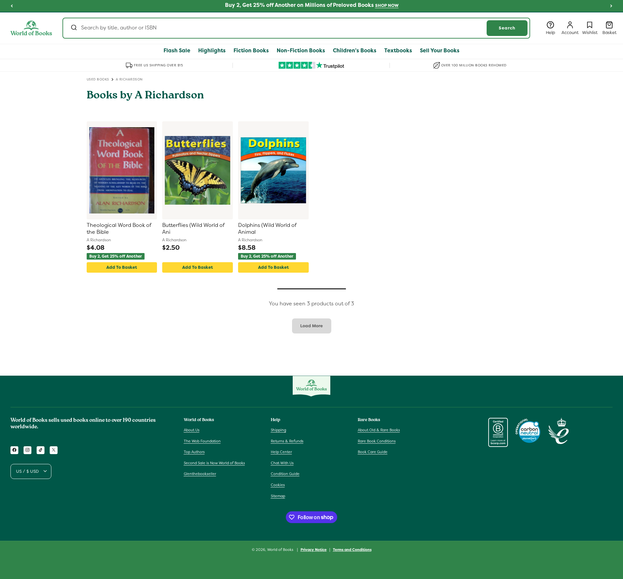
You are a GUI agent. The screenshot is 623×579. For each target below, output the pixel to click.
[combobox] (296, 28)
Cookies (278, 484)
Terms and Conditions (352, 549)
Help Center (281, 452)
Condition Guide (285, 474)
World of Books (280, 550)
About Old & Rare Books (379, 430)
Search (507, 28)
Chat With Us (282, 463)
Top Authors (194, 452)
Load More (311, 325)
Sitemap (278, 496)
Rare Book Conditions (377, 441)
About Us (191, 430)
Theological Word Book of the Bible (119, 228)
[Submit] (73, 28)
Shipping (278, 430)
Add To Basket (121, 267)
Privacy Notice (314, 549)
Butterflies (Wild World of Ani (193, 228)
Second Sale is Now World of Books (214, 463)
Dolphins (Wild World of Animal (267, 228)
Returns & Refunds (287, 441)
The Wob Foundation (202, 441)
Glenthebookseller (200, 474)
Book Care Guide (373, 452)
